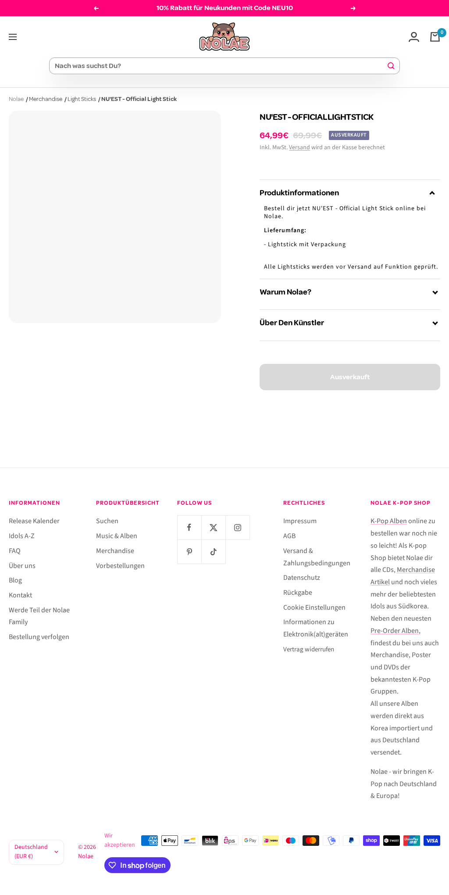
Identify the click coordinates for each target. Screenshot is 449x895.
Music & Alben (116, 536)
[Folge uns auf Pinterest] (189, 551)
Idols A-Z (22, 536)
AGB (289, 536)
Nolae (16, 99)
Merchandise (45, 99)
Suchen (107, 521)
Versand (299, 147)
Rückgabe (297, 592)
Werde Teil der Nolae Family (39, 616)
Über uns (22, 566)
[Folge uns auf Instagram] (237, 527)
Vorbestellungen (120, 566)
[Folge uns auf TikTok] (213, 551)
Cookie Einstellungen (314, 607)
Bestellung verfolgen (39, 637)
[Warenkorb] (435, 37)
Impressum (300, 521)
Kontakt (20, 595)
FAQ (15, 551)
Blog (15, 580)
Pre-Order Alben (395, 631)
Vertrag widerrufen (308, 649)
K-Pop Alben (389, 521)
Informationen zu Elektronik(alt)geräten (315, 628)
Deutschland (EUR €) (31, 852)
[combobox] (220, 66)
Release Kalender (34, 521)
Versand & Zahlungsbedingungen (316, 557)
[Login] (414, 37)
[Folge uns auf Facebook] (189, 527)
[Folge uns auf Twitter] (213, 527)
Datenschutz (301, 577)
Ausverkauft (350, 377)
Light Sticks (82, 99)
